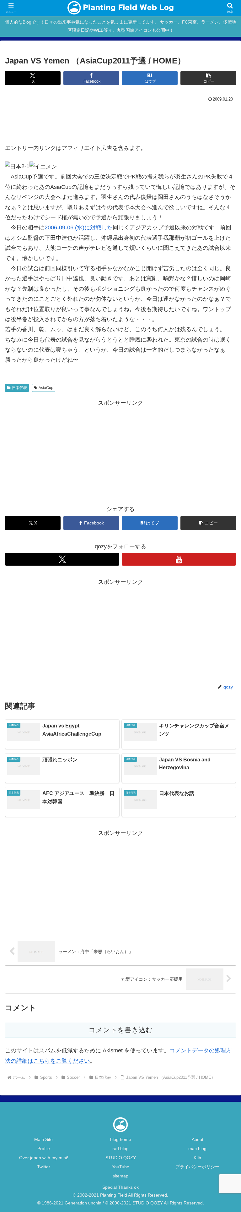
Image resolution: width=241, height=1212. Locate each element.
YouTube (120, 1166)
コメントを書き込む (120, 1030)
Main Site (43, 1139)
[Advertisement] (120, 121)
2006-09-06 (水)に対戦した (79, 227)
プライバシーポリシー (197, 1166)
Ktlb (197, 1157)
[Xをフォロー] (62, 559)
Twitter (43, 1166)
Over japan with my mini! (43, 1157)
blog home (120, 1139)
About (197, 1139)
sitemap (120, 1175)
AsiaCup (46, 388)
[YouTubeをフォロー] (179, 559)
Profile (43, 1148)
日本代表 (19, 388)
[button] (208, 78)
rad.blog (120, 1148)
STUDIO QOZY (120, 1157)
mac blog (197, 1148)
